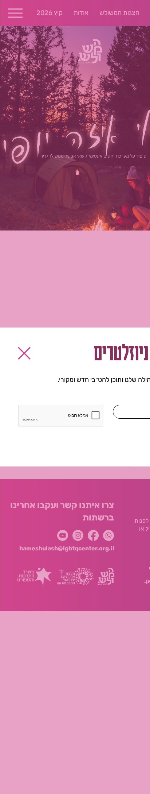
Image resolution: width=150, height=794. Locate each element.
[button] (24, 353)
